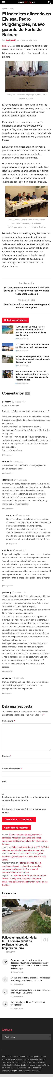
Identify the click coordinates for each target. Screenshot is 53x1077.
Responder (8, 455)
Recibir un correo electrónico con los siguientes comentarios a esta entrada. (25, 798)
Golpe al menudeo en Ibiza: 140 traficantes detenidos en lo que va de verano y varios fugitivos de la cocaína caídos (32, 375)
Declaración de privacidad (12, 1070)
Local (11, 8)
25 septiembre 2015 (29, 40)
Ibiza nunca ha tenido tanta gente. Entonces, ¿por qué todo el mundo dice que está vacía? (24, 856)
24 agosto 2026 (23, 339)
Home (4, 8)
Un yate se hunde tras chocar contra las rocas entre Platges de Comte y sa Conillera (30, 979)
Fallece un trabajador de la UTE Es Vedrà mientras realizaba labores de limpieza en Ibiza (33, 359)
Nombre (7, 756)
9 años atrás (19, 678)
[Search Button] (49, 2)
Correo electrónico (12, 768)
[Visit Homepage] (26, 2)
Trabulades (7, 479)
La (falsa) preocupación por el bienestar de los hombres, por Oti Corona (30, 991)
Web (4, 781)
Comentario (8, 720)
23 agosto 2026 (23, 366)
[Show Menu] (3, 2)
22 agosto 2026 (23, 383)
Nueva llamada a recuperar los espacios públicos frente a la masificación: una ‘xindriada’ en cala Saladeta (31, 330)
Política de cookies (34, 1067)
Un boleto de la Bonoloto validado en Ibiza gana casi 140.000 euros (32, 346)
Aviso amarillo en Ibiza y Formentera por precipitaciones (28, 1003)
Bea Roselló (11, 40)
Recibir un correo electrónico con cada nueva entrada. (24, 811)
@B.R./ (6, 45)
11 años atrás (20, 402)
